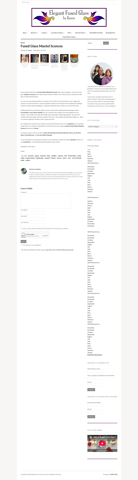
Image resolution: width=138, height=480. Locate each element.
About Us (34, 33)
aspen (37, 156)
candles (54, 156)
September (91, 173)
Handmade (40, 158)
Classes (43, 33)
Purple (53, 158)
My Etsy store (68, 133)
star (69, 158)
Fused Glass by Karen (55, 133)
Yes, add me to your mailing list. (32, 245)
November (90, 169)
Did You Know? (80, 33)
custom (67, 126)
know (36, 128)
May (88, 152)
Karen (30, 50)
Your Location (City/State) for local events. (101, 375)
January (89, 161)
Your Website (25, 222)
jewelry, (74, 140)
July (88, 178)
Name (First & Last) (93, 369)
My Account (25, 2)
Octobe (89, 271)
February (90, 158)
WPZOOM (114, 474)
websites (71, 124)
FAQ (69, 33)
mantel (47, 158)
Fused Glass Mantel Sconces (42, 46)
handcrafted (30, 158)
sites (45, 133)
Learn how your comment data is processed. (60, 250)
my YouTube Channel (44, 135)
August (89, 176)
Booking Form (110, 33)
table (22, 160)
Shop (24, 33)
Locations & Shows (57, 33)
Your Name (24, 210)
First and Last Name (94, 402)
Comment (23, 192)
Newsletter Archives (96, 33)
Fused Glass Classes (69, 37)
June (88, 180)
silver (65, 158)
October (90, 171)
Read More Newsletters (94, 355)
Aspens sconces (30, 94)
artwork (31, 156)
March (89, 156)
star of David (76, 158)
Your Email (24, 216)
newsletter (27, 142)
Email (89, 382)
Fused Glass (72, 156)
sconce (59, 158)
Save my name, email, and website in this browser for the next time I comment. (46, 228)
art (25, 156)
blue (48, 156)
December (90, 166)
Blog (23, 43)
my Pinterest (29, 135)
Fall (65, 156)
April (89, 154)
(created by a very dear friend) (31, 112)
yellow (28, 160)
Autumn (43, 156)
